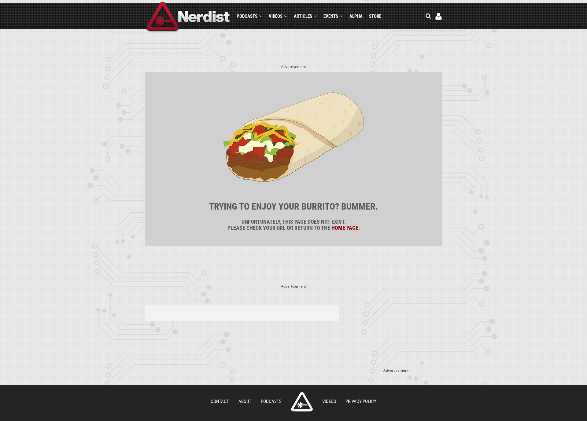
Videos (275, 16)
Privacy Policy (360, 401)
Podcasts (247, 16)
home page (344, 228)
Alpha (356, 16)
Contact (220, 401)
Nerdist (188, 17)
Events (330, 16)
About (244, 401)
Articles (303, 16)
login (438, 16)
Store (375, 16)
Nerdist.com (302, 402)
